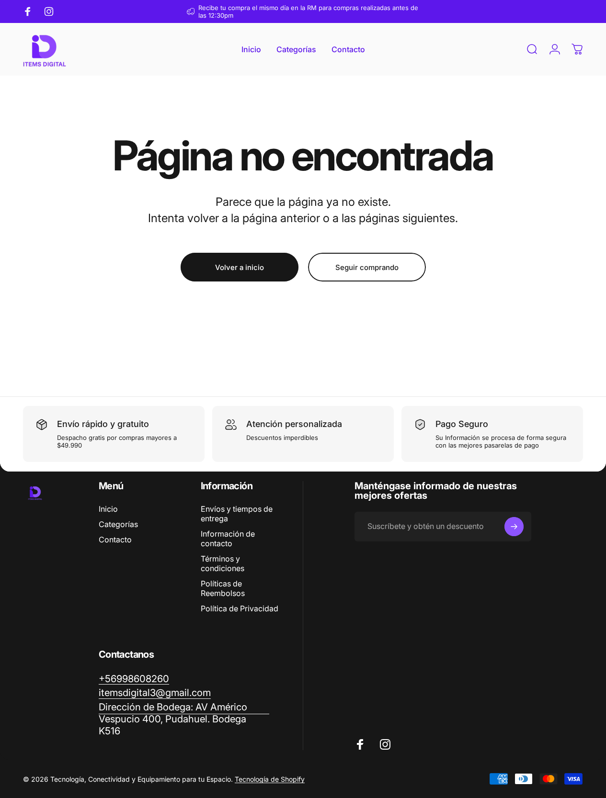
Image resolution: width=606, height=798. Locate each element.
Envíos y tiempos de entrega (237, 513)
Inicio (108, 509)
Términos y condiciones (222, 563)
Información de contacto (228, 538)
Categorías (118, 524)
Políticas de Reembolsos (223, 588)
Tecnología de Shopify (270, 779)
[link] (184, 719)
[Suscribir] (514, 526)
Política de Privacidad (239, 608)
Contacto (115, 539)
